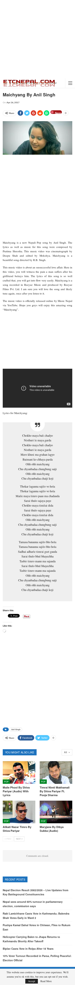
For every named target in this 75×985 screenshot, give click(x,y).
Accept (31, 981)
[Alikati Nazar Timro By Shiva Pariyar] (19, 812)
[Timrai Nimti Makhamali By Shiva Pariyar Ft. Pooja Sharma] (56, 772)
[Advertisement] (37, 39)
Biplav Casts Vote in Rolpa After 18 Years (28, 948)
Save (58, 112)
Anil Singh (15, 729)
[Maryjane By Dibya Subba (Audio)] (56, 812)
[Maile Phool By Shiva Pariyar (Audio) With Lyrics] (19, 772)
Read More (46, 981)
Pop (6, 781)
